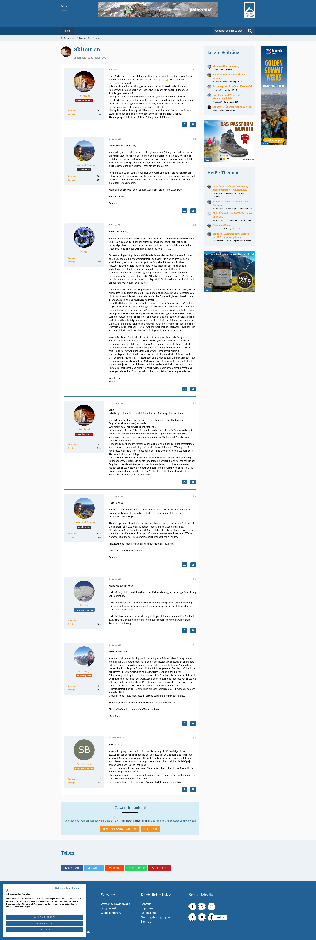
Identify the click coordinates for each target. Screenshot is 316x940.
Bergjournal (108, 908)
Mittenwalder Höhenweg (226, 66)
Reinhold (81, 57)
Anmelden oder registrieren (228, 30)
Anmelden (150, 828)
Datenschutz (149, 912)
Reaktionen (73, 110)
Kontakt (146, 903)
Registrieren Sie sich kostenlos (135, 820)
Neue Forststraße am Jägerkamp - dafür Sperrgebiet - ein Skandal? (231, 188)
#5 (194, 496)
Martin (215, 69)
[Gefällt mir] (211, 917)
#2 (194, 138)
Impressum (148, 908)
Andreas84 (217, 90)
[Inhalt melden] (184, 124)
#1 (194, 69)
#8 (194, 737)
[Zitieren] (193, 124)
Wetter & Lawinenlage (115, 903)
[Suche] (250, 31)
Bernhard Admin (220, 81)
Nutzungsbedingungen (155, 917)
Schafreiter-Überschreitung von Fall (232, 106)
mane (215, 110)
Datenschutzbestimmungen (69, 888)
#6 (194, 579)
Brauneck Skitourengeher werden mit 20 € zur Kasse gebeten (231, 235)
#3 (194, 225)
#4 (194, 403)
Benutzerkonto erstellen (119, 828)
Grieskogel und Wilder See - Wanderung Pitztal (227, 96)
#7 (194, 644)
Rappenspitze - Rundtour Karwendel (232, 86)
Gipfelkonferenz (111, 912)
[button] (72, 868)
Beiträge (71, 114)
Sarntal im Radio (222, 225)
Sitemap (146, 921)
